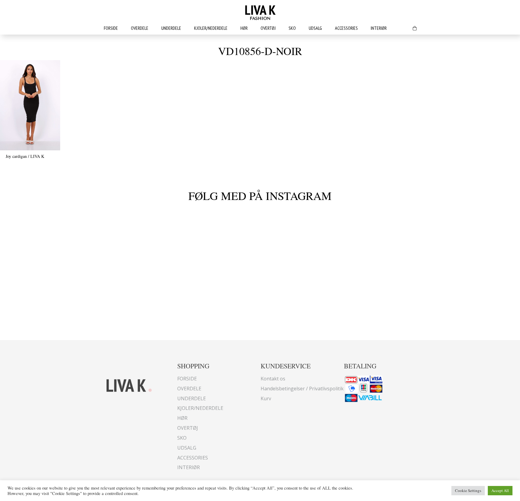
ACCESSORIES (346, 28)
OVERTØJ (268, 28)
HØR (244, 28)
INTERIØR (379, 28)
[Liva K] (129, 385)
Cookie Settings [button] (468, 490)
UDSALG (315, 28)
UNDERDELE (171, 28)
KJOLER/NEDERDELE (211, 28)
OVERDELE (139, 28)
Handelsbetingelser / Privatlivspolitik (302, 388)
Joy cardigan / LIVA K (25, 156)
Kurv (266, 398)
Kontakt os (273, 378)
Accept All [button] (500, 490)
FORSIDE (111, 28)
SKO (292, 28)
